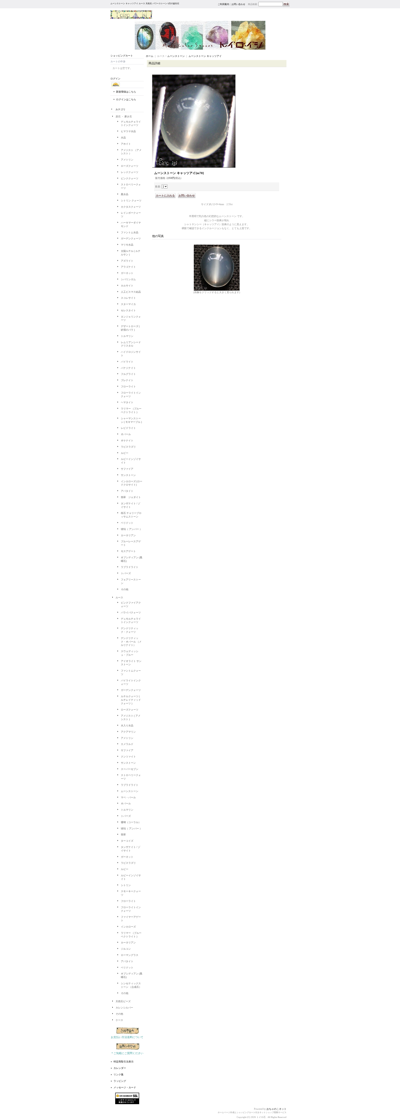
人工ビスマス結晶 (131, 291)
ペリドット (127, 522)
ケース (119, 1020)
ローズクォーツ (129, 165)
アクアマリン (128, 731)
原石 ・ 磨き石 (124, 116)
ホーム (149, 56)
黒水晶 (124, 194)
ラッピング (120, 1081)
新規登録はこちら (126, 91)
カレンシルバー (124, 1007)
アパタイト (127, 491)
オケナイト (127, 440)
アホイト (126, 143)
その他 (124, 589)
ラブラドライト (129, 567)
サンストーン (128, 475)
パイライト (127, 361)
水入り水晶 (127, 725)
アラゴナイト (128, 266)
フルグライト (128, 374)
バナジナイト (128, 368)
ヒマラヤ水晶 (128, 131)
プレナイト (127, 380)
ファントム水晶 (131, 232)
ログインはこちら (126, 99)
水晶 (123, 137)
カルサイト (127, 285)
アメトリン (127, 159)
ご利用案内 (223, 4)
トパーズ (126, 573)
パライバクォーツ (131, 612)
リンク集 (119, 1074)
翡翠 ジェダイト (131, 497)
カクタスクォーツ (131, 206)
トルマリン (127, 336)
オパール (126, 434)
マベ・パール (128, 797)
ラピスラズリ (128, 446)
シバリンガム (128, 279)
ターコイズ (127, 840)
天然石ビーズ (123, 1001)
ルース (119, 597)
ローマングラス (129, 955)
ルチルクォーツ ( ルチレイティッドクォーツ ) (131, 700)
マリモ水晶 (127, 244)
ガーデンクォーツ (131, 238)
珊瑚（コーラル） (131, 822)
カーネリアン (128, 535)
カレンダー (120, 1068)
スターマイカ (128, 304)
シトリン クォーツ (131, 200)
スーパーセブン (129, 769)
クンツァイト (128, 756)
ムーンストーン (129, 791)
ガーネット (127, 273)
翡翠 (123, 834)
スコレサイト (128, 297)
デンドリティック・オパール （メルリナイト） (131, 642)
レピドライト (128, 428)
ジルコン (126, 948)
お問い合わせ (238, 4)
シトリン (126, 885)
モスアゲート (128, 551)
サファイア (127, 468)
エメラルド (127, 744)
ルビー (124, 453)
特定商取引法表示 (124, 1061)
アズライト (127, 260)
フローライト (128, 386)
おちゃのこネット (276, 1108)
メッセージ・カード (125, 1087)
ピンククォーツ (129, 178)
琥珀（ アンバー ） (131, 529)
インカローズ (128, 926)
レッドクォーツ (129, 172)
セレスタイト (128, 310)
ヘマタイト (127, 402)
